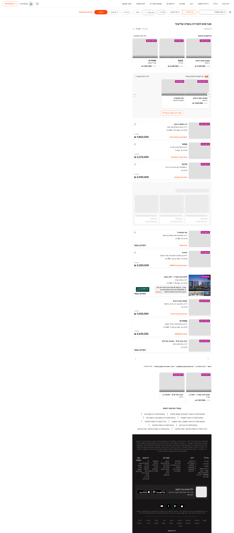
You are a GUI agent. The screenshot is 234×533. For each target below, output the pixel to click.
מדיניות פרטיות (188, 521)
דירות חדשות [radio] (175, 12)
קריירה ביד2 (148, 521)
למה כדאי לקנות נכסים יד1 (171, 113)
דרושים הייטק (146, 470)
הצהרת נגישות (196, 521)
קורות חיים (145, 473)
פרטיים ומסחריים (191, 462)
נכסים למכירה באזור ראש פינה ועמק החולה (187, 414)
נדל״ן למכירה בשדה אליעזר (155, 421)
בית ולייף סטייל (155, 466)
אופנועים (191, 467)
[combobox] (211, 12)
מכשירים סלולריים (166, 466)
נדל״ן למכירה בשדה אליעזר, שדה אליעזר (191, 429)
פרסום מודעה (9, 4)
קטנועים (191, 469)
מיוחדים (177, 461)
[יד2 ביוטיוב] (162, 506)
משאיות (191, 465)
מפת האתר (171, 521)
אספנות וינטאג (155, 462)
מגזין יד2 (139, 472)
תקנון (205, 520)
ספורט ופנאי (165, 469)
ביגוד (167, 471)
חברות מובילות (146, 466)
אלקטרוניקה (165, 463)
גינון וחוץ (155, 469)
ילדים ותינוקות (166, 474)
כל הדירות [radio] (189, 12)
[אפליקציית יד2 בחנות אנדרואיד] (175, 506)
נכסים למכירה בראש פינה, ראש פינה (160, 418)
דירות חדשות (139, 521)
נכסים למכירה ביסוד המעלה (192, 418)
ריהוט (167, 461)
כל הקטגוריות (145, 462)
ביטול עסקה (156, 521)
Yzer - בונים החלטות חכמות (203, 472)
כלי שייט (191, 471)
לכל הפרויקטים (140, 36)
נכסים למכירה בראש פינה (154, 414)
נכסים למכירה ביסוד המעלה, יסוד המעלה (188, 421)
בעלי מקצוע (139, 469)
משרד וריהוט (153, 471)
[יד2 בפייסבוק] (168, 506)
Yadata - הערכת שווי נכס (202, 476)
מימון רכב (177, 471)
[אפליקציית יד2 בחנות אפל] (182, 506)
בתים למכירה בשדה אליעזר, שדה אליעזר (153, 429)
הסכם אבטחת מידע (179, 523)
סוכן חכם (146, 479)
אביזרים (177, 463)
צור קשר (163, 521)
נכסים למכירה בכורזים (188, 425)
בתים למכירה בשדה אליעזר (163, 425)
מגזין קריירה (146, 476)
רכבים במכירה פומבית (175, 466)
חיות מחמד (139, 465)
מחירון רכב (176, 469)
